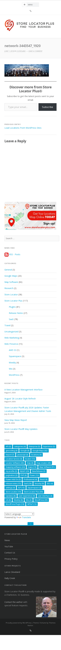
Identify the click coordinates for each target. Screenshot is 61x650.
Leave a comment (35, 51)
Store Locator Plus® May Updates (20, 429)
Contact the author (13, 602)
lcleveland (21, 51)
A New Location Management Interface (23, 389)
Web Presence (11, 343)
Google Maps (10, 275)
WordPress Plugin (15, 504)
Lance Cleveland (12, 572)
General (8, 269)
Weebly (12, 362)
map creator (44, 463)
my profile (11, 471)
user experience (27, 496)
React (43, 479)
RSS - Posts (14, 254)
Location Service (14, 459)
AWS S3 (12, 350)
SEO (50, 483)
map (30, 463)
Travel (7, 325)
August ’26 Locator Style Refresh (20, 398)
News (7, 540)
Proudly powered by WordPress (18, 623)
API (8, 446)
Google (25, 450)
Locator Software (15, 463)
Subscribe (47, 107)
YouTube (8, 546)
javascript (22, 454)
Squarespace (15, 356)
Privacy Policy (10, 558)
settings (10, 487)
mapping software (15, 467)
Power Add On (13, 479)
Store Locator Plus (13, 300)
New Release (38, 471)
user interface (45, 496)
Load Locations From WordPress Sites (22, 127)
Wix (10, 368)
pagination (11, 475)
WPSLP (31, 504)
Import (10, 454)
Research (8, 288)
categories (20, 446)
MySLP (24, 471)
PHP (24, 475)
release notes (13, 483)
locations (36, 454)
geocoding (11, 450)
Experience (49, 446)
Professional (30, 479)
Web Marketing (11, 337)
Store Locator (11, 294)
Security (39, 483)
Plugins (12, 306)
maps (32, 467)
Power (34, 475)
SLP (21, 487)
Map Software (11, 282)
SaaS (11, 319)
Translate (26, 517)
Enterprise (34, 446)
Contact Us (9, 552)
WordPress (14, 375)
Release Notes (16, 313)
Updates (11, 496)
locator (30, 459)
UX (8, 500)
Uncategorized (11, 331)
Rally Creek (9, 578)
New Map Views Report (15, 420)
